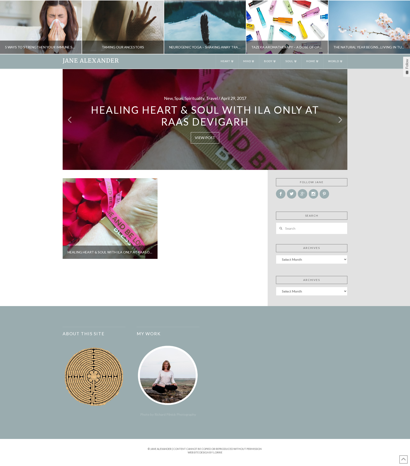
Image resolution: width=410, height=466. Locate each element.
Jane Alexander (91, 61)
